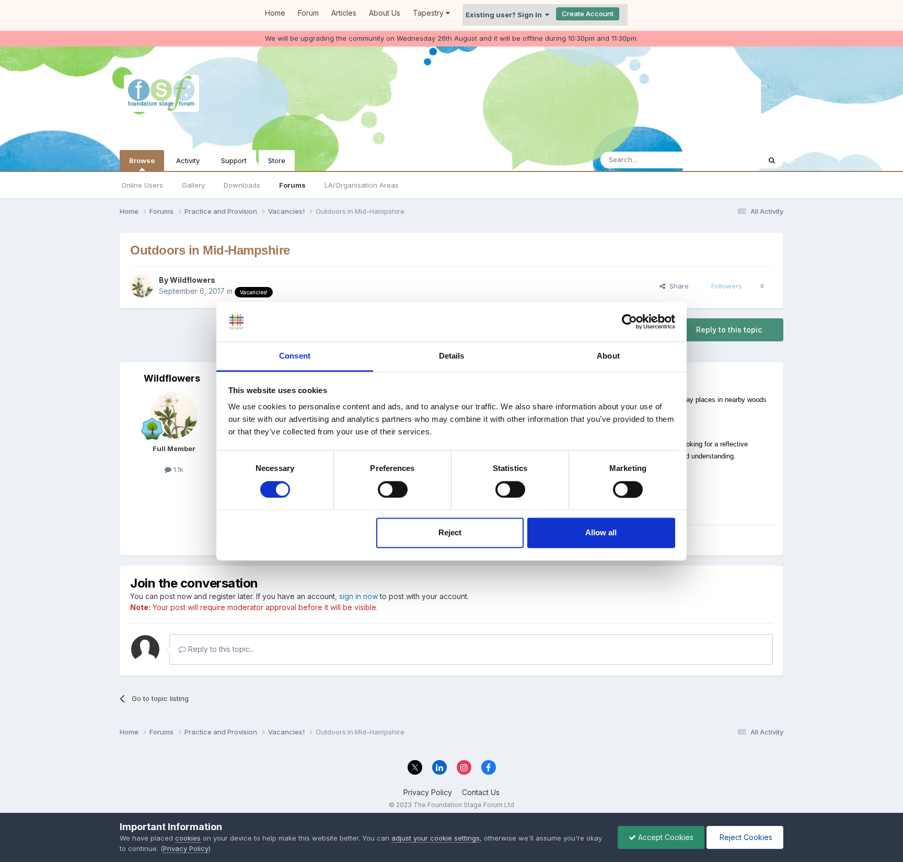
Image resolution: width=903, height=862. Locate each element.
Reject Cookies (744, 837)
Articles (343, 12)
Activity (188, 160)
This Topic (729, 160)
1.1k (177, 469)
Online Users (142, 185)
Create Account (587, 13)
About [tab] (608, 356)
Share (677, 286)
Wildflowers (192, 279)
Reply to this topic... (220, 649)
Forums (292, 185)
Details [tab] (452, 356)
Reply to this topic (729, 329)
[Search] (771, 160)
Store (276, 160)
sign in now (358, 596)
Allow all (601, 532)
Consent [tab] (294, 356)
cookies (188, 838)
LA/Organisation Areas (362, 185)
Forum (308, 12)
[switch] (393, 489)
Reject (449, 532)
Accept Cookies (664, 837)
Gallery (193, 185)
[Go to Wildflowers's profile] (141, 285)
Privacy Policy (427, 792)
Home (275, 12)
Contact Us (481, 792)
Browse (142, 160)
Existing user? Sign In (505, 14)
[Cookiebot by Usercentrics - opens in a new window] (629, 321)
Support (234, 160)
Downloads (242, 185)
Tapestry (429, 12)
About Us (384, 12)
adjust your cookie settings (435, 838)
